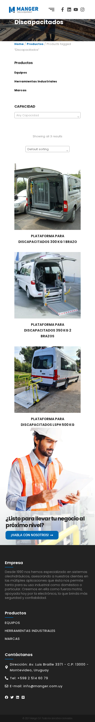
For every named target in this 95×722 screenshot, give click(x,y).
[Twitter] (12, 697)
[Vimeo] (23, 697)
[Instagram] (82, 9)
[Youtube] (76, 9)
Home (19, 44)
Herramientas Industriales (35, 81)
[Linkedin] (69, 9)
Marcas (20, 90)
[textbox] (47, 115)
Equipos (20, 72)
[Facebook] (6, 697)
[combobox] (47, 115)
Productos (35, 44)
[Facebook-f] (62, 9)
